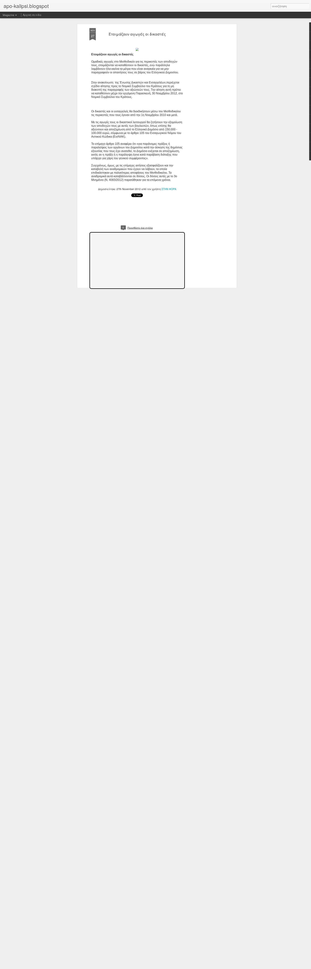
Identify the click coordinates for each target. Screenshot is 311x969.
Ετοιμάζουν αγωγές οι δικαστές (137, 34)
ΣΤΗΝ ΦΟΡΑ (169, 189)
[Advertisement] (205, 85)
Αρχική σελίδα (32, 15)
